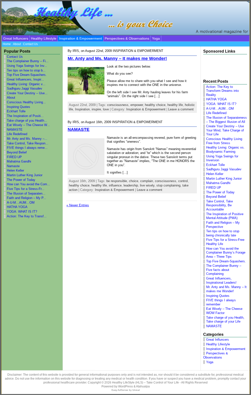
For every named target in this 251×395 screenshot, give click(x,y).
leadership (131, 185)
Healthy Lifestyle (43, 38)
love (106, 109)
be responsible (116, 181)
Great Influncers (15, 38)
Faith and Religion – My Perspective (223, 225)
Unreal (136, 390)
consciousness (117, 105)
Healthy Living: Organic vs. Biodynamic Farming (225, 149)
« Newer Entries (77, 205)
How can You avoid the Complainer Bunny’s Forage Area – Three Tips (225, 252)
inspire (96, 109)
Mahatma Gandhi (19, 161)
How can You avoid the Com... (28, 184)
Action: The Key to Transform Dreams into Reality (222, 91)
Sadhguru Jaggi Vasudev (24, 88)
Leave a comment (181, 109)
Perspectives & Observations (127, 38)
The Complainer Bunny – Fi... (28, 61)
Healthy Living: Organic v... (26, 84)
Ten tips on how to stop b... (26, 70)
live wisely (147, 185)
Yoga (156, 38)
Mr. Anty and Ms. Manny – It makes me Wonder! (117, 58)
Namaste (13, 166)
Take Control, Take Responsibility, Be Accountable (219, 205)
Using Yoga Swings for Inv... (27, 66)
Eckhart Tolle (16, 111)
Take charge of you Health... (27, 120)
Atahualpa (143, 386)
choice (133, 181)
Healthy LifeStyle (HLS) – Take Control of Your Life (145, 382)
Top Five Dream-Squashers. (27, 75)
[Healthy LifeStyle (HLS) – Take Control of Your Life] (125, 18)
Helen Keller (15, 170)
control (183, 181)
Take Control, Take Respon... (27, 143)
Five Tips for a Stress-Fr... (25, 189)
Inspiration (82, 109)
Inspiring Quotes (18, 107)
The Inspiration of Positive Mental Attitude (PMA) (224, 216)
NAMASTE (15, 129)
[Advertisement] (222, 65)
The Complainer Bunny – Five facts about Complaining (223, 270)
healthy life (175, 105)
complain (146, 181)
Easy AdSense (120, 390)
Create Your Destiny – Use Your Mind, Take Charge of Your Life (225, 130)
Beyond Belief (17, 152)
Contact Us (15, 56)
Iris (76, 51)
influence (115, 185)
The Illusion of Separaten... (26, 193)
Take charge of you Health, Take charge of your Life (225, 320)
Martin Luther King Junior (24, 175)
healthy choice (155, 105)
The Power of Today (21, 180)
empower (136, 105)
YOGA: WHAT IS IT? (22, 211)
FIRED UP (14, 157)
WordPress (125, 386)
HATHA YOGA (17, 207)
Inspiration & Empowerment (80, 38)
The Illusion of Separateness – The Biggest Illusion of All (226, 120)
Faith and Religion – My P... (26, 198)
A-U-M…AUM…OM (21, 202)
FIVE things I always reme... (27, 148)
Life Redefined (17, 134)
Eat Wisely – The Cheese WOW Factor (224, 311)
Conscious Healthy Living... (26, 102)
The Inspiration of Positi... (25, 116)
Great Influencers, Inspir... (25, 79)
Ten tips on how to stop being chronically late (222, 233)
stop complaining (168, 185)
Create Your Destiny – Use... (27, 93)
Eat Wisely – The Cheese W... (28, 125)
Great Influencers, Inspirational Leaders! (221, 280)
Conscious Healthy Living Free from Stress (224, 141)
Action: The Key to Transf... (27, 216)
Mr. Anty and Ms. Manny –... (27, 138)
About (11, 97)
